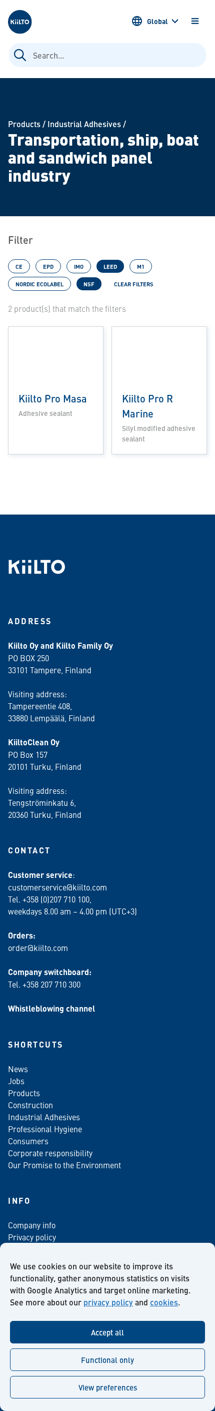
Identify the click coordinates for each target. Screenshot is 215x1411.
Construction (30, 1104)
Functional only (107, 1359)
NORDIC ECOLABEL (40, 284)
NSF (89, 284)
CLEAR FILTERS (134, 284)
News (18, 1068)
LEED (110, 266)
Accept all (107, 1332)
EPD (48, 266)
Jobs (16, 1080)
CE (19, 266)
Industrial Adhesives (84, 124)
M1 (140, 266)
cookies (164, 1302)
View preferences (107, 1387)
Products (24, 124)
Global (157, 21)
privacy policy (108, 1302)
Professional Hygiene (45, 1128)
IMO (79, 266)
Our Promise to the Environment (64, 1164)
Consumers (28, 1140)
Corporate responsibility (50, 1152)
